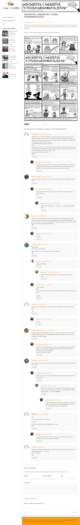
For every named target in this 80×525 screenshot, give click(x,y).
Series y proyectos (8, 17)
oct (50, 22)
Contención (12, 39)
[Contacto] (13, 11)
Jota (33, 304)
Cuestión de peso (13, 31)
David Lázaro (35, 134)
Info (3, 24)
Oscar (33, 360)
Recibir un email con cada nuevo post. (33, 503)
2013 (53, 22)
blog (35, 22)
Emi (33, 216)
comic (38, 22)
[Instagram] (10, 11)
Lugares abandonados (8, 20)
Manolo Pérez (35, 176)
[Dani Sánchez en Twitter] (7, 11)
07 (51, 22)
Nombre (26, 475)
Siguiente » (75, 512)
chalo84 (33, 244)
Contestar (34, 156)
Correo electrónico (47, 475)
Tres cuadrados (12, 56)
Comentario (27, 482)
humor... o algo (44, 22)
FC (9, 73)
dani (32, 22)
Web (62, 475)
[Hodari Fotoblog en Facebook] (3, 11)
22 (77, 124)
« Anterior (26, 512)
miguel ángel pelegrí (37, 330)
